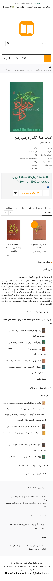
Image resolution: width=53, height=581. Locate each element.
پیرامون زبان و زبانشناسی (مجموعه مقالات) (14, 248)
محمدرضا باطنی (46, 142)
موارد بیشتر (41, 379)
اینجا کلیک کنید (13, 545)
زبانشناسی (30, 473)
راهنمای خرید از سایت (37, 549)
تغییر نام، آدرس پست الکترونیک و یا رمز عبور (28, 524)
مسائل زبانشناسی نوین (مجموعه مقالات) (25, 367)
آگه (35, 148)
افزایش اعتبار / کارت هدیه (14, 7)
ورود (6, 58)
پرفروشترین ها (16, 563)
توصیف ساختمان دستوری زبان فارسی (26, 432)
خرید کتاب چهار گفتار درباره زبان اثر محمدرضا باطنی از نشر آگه (28, 70)
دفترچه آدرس (40, 527)
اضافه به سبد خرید (29, 193)
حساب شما (46, 7)
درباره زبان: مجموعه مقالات (39, 246)
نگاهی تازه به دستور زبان (31, 426)
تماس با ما (26, 10)
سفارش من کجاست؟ (33, 7)
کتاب (44, 473)
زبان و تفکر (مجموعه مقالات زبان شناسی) (25, 330)
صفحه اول (38, 563)
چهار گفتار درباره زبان (33, 342)
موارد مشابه (45, 262)
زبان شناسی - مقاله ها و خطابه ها (38, 319)
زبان (38, 473)
